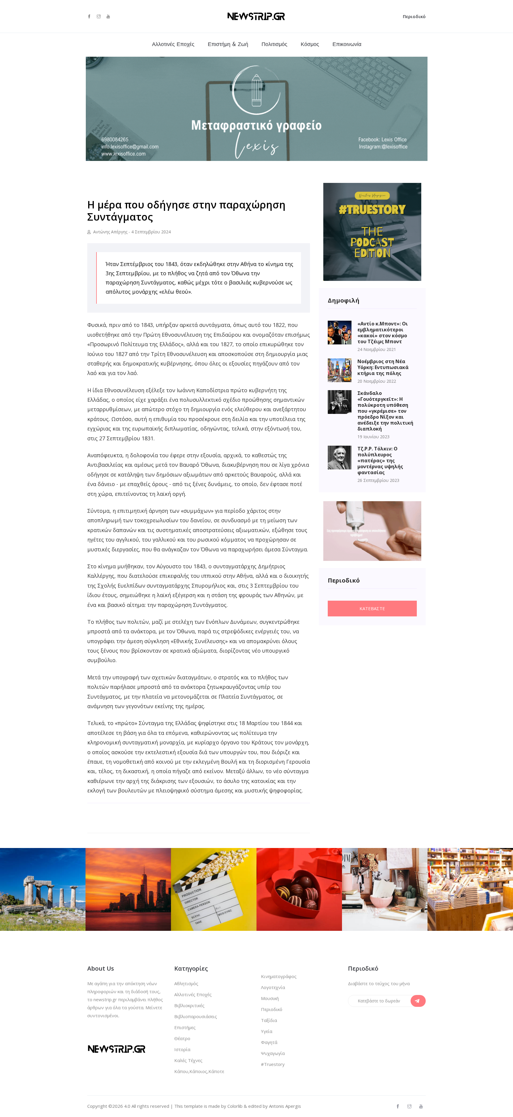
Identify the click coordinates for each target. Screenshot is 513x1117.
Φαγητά (269, 1042)
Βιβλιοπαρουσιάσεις (195, 1016)
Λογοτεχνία (273, 987)
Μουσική (270, 998)
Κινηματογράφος (279, 976)
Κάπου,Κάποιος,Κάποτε (199, 1071)
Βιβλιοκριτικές (189, 1005)
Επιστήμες (185, 1027)
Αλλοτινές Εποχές (193, 994)
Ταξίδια (269, 1020)
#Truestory (273, 1064)
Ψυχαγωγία (273, 1053)
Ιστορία (182, 1049)
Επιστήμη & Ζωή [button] (228, 45)
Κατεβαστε (372, 608)
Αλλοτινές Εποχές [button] (173, 45)
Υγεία (266, 1031)
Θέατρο (182, 1038)
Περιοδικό (414, 16)
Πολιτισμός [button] (274, 45)
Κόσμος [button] (310, 45)
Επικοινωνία (346, 45)
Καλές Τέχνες (188, 1060)
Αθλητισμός (186, 983)
